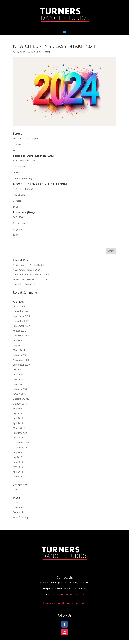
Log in (16, 502)
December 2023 (21, 311)
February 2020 (20, 388)
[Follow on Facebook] (64, 624)
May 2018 (18, 466)
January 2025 (19, 306)
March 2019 (19, 427)
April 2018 (18, 471)
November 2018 (21, 442)
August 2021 (19, 340)
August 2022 (19, 330)
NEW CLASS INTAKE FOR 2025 (28, 264)
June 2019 (18, 418)
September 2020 (21, 364)
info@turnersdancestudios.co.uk (68, 594)
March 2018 (19, 476)
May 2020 (18, 379)
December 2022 (21, 320)
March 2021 (19, 350)
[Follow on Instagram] (64, 632)
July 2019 (17, 413)
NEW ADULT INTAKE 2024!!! (27, 269)
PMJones (20, 51)
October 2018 (20, 447)
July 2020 (17, 369)
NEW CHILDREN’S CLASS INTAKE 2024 (33, 274)
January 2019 (19, 437)
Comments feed (21, 512)
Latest (47, 51)
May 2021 (18, 345)
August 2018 (19, 452)
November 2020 (21, 359)
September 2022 (21, 325)
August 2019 (19, 408)
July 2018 (17, 457)
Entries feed (19, 507)
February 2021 (20, 355)
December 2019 (21, 398)
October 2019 (20, 403)
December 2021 (21, 335)
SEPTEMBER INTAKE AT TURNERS (30, 279)
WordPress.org (20, 517)
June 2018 (18, 461)
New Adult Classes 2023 (25, 284)
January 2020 (19, 393)
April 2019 (18, 423)
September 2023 (21, 316)
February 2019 (20, 432)
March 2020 (19, 384)
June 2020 (18, 374)
